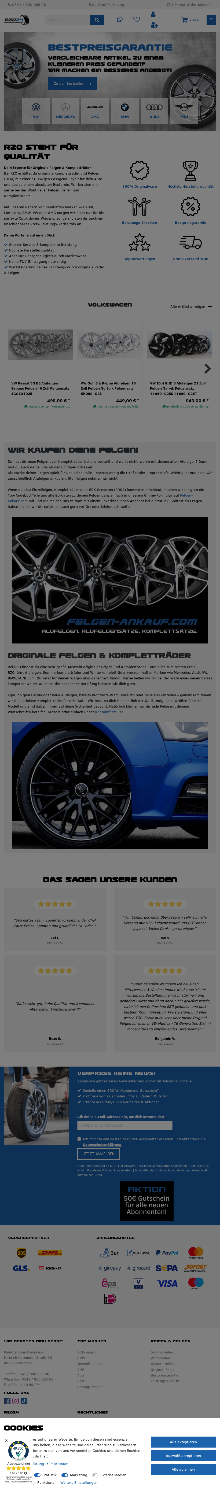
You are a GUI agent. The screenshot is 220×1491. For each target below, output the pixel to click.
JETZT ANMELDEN (99, 1154)
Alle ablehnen (183, 1469)
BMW (81, 1358)
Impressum (58, 1463)
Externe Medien (113, 1475)
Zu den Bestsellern (70, 83)
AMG (81, 1369)
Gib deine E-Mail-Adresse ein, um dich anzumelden (120, 1116)
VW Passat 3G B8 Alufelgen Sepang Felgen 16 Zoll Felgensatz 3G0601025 (40, 388)
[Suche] (97, 20)
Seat (81, 1380)
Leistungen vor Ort (165, 1380)
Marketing (78, 1475)
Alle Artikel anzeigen (188, 306)
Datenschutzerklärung (102, 1144)
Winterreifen (160, 1358)
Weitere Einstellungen (78, 1482)
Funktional (46, 1482)
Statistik (49, 1475)
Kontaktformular (109, 712)
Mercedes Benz (89, 1363)
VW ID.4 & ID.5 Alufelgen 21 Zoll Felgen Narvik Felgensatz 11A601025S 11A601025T (178, 388)
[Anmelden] (154, 14)
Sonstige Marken (90, 1386)
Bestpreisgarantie (164, 1375)
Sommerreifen (162, 1352)
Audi (80, 1375)
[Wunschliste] (136, 19)
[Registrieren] (154, 25)
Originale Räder (163, 1369)
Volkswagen (86, 1352)
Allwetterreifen (162, 1363)
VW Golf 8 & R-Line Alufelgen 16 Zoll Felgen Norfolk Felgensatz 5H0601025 (108, 388)
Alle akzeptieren (183, 1442)
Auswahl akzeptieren (183, 1455)
